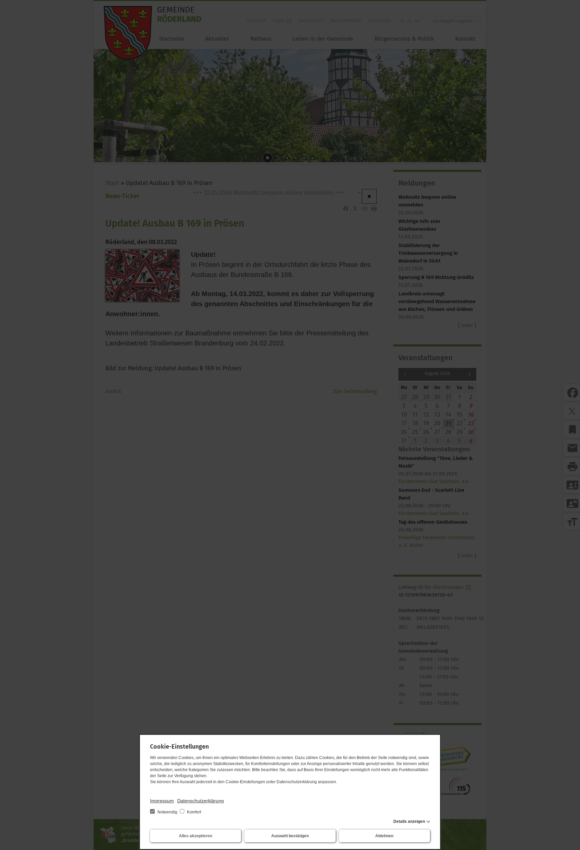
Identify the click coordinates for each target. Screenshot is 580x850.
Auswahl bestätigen (290, 836)
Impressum (162, 800)
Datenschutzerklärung (200, 800)
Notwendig (167, 812)
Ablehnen (384, 836)
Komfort (193, 812)
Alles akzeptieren (195, 836)
